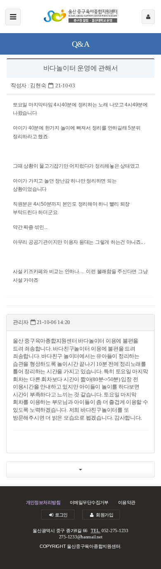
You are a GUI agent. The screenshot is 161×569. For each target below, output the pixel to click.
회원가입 (104, 514)
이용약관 (126, 502)
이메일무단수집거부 (89, 502)
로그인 (61, 514)
